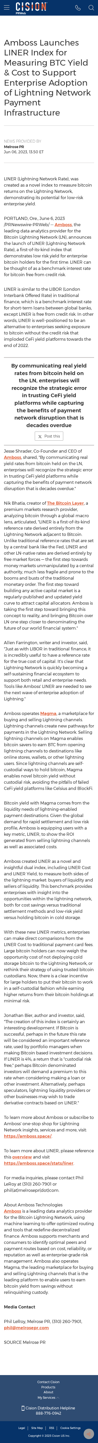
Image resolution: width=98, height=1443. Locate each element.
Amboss (63, 224)
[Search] (91, 8)
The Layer (65, 503)
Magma (48, 713)
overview (22, 1157)
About (48, 1392)
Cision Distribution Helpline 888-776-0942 (50, 1411)
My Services (47, 1398)
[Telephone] (78, 8)
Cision (56, 1436)
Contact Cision (48, 1382)
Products (48, 1387)
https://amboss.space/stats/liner (38, 1163)
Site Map (37, 1428)
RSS (51, 1428)
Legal (21, 1428)
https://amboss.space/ (27, 1136)
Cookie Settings (70, 1428)
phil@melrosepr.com (26, 1327)
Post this (52, 436)
